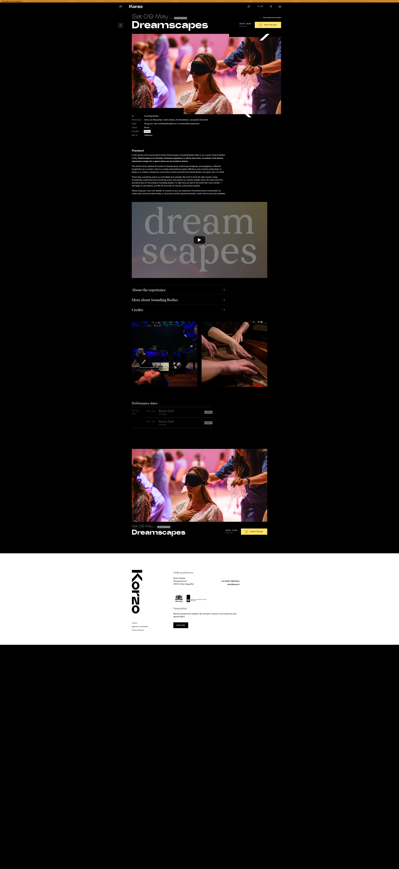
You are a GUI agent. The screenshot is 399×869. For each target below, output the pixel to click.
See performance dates (272, 17)
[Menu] (120, 6)
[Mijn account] (271, 6)
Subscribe (180, 625)
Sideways (148, 135)
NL (259, 6)
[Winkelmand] (280, 6)
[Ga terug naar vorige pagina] (120, 25)
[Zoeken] (250, 6)
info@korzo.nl (233, 584)
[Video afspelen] (199, 240)
